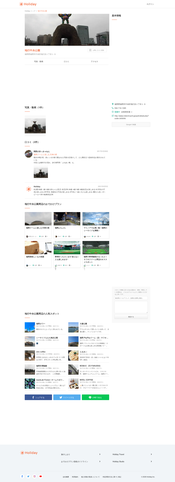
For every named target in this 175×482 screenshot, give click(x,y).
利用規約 (75, 477)
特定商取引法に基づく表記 (112, 477)
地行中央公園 (32, 50)
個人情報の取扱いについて (90, 477)
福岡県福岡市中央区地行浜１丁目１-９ (130, 104)
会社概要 (66, 477)
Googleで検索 (131, 124)
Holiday (28, 4)
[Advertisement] (67, 85)
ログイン (150, 4)
